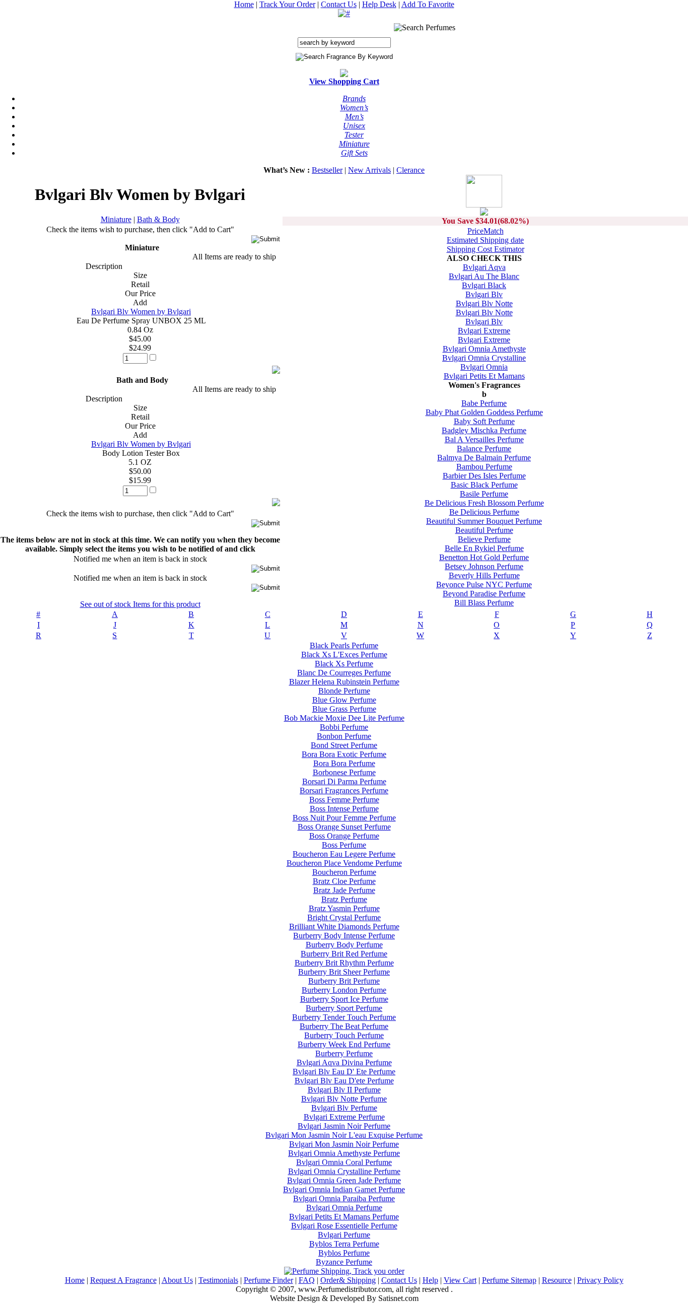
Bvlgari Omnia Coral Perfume (344, 1162)
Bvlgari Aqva (484, 267)
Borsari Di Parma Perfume (344, 781)
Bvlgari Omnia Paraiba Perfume (344, 1198)
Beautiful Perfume (484, 530)
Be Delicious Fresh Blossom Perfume (484, 503)
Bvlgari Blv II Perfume (344, 1089)
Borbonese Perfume (344, 772)
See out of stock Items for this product (140, 604)
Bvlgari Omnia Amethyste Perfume (344, 1153)
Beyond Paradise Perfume (484, 593)
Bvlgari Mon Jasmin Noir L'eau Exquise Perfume (344, 1135)
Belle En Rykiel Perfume (484, 548)
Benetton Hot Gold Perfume (484, 557)
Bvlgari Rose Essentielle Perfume (344, 1225)
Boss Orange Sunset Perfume (344, 826)
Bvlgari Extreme (484, 330)
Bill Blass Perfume (484, 602)
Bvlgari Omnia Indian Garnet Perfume (344, 1189)
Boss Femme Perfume (344, 799)
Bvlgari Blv (484, 294)
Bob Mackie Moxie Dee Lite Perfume (344, 718)
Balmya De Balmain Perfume (484, 457)
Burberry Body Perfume (344, 944)
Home (244, 4)
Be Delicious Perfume (484, 512)
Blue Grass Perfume (344, 709)
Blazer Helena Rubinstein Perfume (344, 681)
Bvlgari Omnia (484, 367)
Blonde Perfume (344, 691)
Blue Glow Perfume (344, 700)
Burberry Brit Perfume (344, 981)
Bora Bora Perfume (344, 763)
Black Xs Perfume (344, 663)
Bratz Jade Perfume (344, 890)
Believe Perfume (484, 539)
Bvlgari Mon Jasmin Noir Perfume (344, 1144)
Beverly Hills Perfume (484, 575)
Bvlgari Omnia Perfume (344, 1207)
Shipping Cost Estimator (485, 249)
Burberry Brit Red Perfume (344, 953)
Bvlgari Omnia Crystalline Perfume (344, 1171)
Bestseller (327, 170)
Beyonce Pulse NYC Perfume (484, 584)
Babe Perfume (484, 403)
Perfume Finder (268, 1280)
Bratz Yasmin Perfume (344, 908)
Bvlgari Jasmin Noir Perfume (344, 1126)
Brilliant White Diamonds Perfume (344, 926)
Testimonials (218, 1280)
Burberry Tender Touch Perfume (344, 1017)
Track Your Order (287, 4)
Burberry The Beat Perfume (344, 1026)
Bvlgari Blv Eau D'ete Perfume (344, 1080)
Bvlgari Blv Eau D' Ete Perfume (344, 1071)
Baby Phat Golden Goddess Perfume (484, 412)
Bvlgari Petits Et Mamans (484, 376)
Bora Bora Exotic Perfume (344, 754)
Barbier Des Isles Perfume (484, 475)
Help (430, 1280)
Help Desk (379, 4)
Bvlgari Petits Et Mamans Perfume (344, 1216)
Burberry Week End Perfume (344, 1044)
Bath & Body (158, 219)
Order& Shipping (348, 1280)
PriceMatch (485, 231)
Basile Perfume (484, 494)
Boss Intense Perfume (344, 808)
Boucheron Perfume (344, 872)
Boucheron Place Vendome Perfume (344, 863)
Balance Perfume (484, 448)
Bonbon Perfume (344, 736)
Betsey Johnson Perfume (484, 566)
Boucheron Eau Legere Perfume (344, 854)
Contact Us (339, 4)
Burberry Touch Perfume (344, 1035)
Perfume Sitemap (509, 1280)
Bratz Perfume (344, 899)
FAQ (307, 1280)
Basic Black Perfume (484, 485)
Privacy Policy (600, 1280)
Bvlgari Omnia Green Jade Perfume (344, 1180)
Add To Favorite (427, 4)
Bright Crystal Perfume (344, 917)
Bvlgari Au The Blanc (484, 276)
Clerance (410, 170)
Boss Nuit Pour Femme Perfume (344, 817)
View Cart (460, 1280)
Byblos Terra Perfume (344, 1244)
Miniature (116, 219)
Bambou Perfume (484, 466)
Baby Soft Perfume (484, 421)
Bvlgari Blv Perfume (344, 1108)
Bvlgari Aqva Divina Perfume (344, 1062)
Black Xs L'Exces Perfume (344, 654)
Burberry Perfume (344, 1053)
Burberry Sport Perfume (344, 1008)
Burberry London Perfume (344, 990)
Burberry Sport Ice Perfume (344, 999)
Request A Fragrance (123, 1280)
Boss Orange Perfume (344, 836)
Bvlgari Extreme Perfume (344, 1117)
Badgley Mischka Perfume (484, 430)
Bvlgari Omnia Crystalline (484, 358)
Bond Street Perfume (344, 745)
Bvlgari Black (484, 285)
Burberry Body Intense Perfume (344, 935)
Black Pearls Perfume (344, 645)
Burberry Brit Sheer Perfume (344, 972)
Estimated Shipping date (485, 240)
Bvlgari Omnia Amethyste (484, 349)
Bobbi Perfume (344, 727)
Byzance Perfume (344, 1262)
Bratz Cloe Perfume (344, 881)
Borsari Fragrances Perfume (344, 790)
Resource (557, 1280)
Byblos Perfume (344, 1253)
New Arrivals (369, 170)
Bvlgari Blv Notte (484, 303)
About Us (177, 1280)
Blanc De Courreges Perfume (344, 672)
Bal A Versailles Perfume (484, 439)
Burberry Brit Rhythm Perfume (344, 962)
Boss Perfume (344, 845)
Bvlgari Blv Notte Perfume (344, 1098)
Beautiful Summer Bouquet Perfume (484, 521)
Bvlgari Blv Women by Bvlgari (141, 311)
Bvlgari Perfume (344, 1234)
